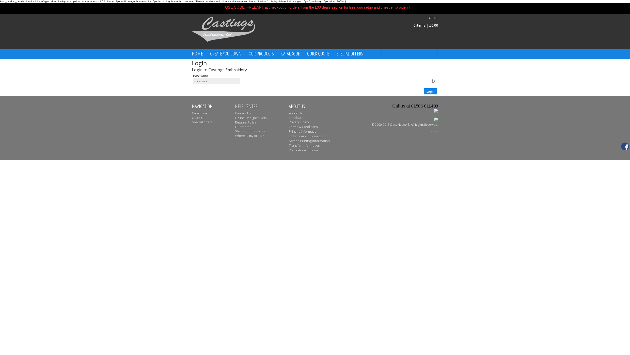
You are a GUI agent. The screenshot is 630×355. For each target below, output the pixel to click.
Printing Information (303, 131)
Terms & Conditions (303, 126)
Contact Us (243, 113)
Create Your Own (225, 53)
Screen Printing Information (309, 141)
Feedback (296, 117)
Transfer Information (304, 145)
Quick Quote (318, 53)
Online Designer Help (251, 118)
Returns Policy (245, 122)
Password (200, 75)
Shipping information (250, 131)
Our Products (261, 53)
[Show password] (432, 81)
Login (432, 18)
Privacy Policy (299, 122)
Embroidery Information (306, 136)
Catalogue (290, 53)
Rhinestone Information (306, 150)
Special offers (349, 53)
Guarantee (243, 126)
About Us (295, 113)
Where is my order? (249, 135)
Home (197, 53)
